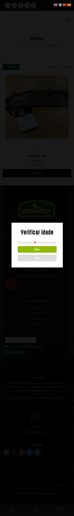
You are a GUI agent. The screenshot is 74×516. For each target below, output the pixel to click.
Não (37, 258)
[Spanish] (69, 4)
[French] (60, 4)
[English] (56, 4)
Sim (37, 249)
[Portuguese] (64, 4)
